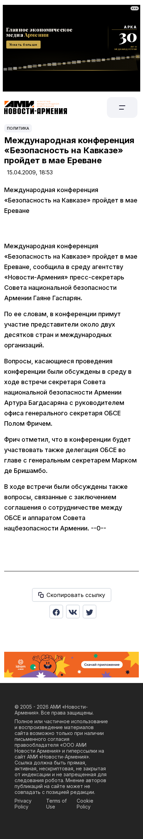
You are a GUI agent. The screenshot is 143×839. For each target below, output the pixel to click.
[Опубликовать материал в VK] (73, 611)
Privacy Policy (23, 804)
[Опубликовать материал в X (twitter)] (89, 611)
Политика (18, 128)
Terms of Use (56, 804)
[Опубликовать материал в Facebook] (56, 611)
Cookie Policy (85, 804)
